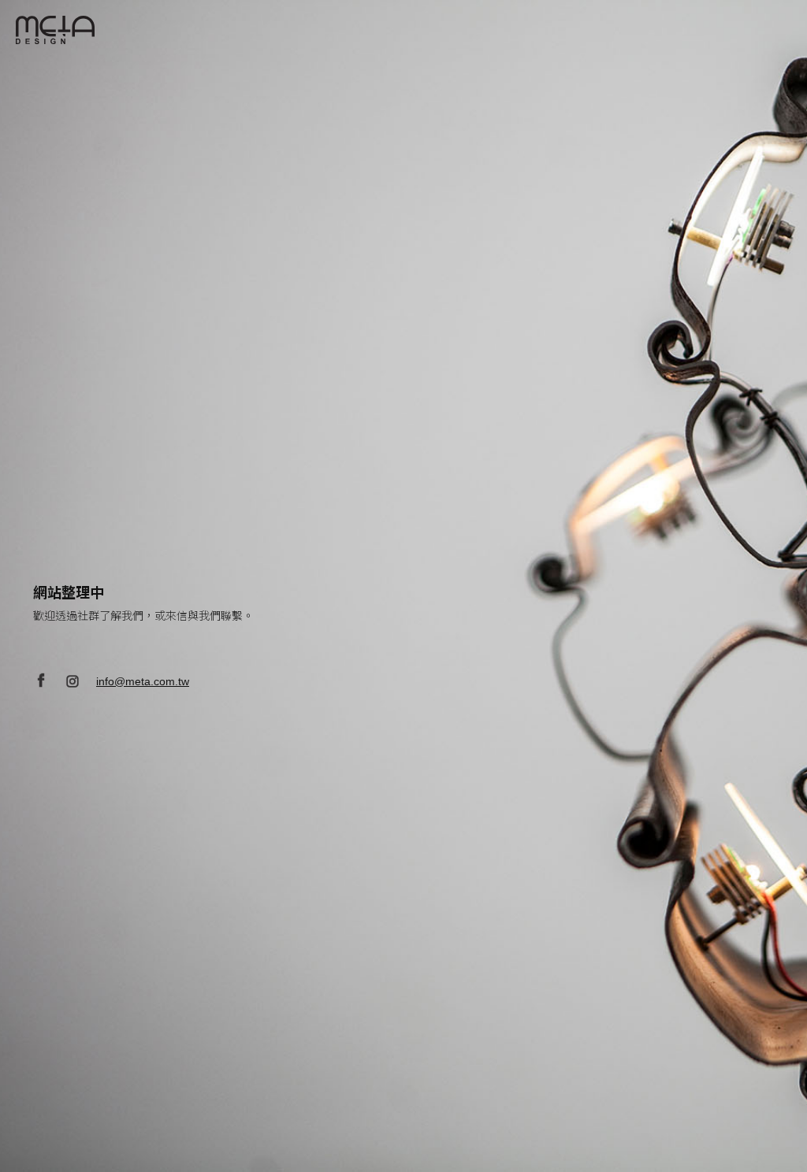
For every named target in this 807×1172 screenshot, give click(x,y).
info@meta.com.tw (142, 681)
